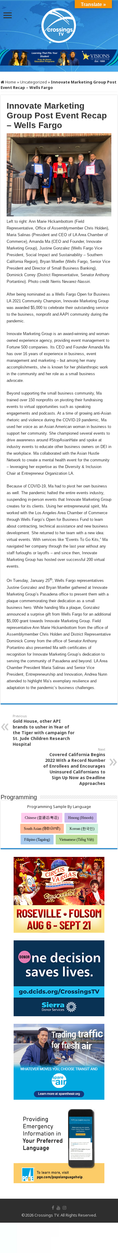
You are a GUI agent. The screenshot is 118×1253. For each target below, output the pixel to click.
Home (10, 82)
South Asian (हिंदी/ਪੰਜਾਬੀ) (42, 829)
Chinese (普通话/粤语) (42, 818)
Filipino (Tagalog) (37, 839)
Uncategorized (33, 82)
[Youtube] (58, 1207)
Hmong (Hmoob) (80, 818)
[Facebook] (53, 1207)
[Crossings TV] (59, 24)
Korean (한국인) (82, 829)
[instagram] (64, 1207)
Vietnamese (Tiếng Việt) (76, 839)
